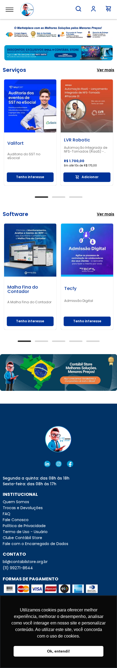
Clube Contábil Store (22, 537)
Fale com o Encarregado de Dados (35, 543)
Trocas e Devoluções (23, 508)
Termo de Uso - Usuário (25, 531)
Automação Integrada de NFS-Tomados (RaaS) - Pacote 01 (85, 149)
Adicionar (90, 177)
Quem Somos (16, 502)
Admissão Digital (78, 301)
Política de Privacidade (24, 525)
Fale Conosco (16, 519)
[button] (79, 9)
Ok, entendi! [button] (58, 651)
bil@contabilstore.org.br (25, 561)
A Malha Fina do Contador (29, 302)
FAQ (6, 514)
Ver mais (105, 70)
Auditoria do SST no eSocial (23, 156)
